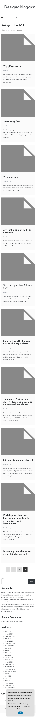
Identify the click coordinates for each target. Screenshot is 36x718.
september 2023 (10, 667)
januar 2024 (9, 662)
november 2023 (10, 664)
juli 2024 (7, 650)
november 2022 (10, 669)
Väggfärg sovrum (12, 66)
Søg (2, 578)
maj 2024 (8, 653)
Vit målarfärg (10, 177)
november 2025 (10, 636)
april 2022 (8, 681)
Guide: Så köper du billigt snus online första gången (17, 592)
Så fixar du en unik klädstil (18, 460)
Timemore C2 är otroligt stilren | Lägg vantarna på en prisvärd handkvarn (17, 402)
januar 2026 (9, 634)
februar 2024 (9, 660)
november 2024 (10, 646)
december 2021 (10, 685)
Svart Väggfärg (11, 121)
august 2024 (9, 648)
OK (20, 713)
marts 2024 (9, 657)
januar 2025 (9, 641)
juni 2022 (8, 676)
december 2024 (10, 643)
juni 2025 (8, 639)
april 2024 (8, 655)
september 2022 (10, 671)
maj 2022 (8, 678)
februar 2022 (9, 683)
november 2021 (10, 688)
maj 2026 (8, 632)
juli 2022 (7, 674)
